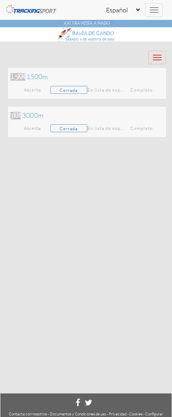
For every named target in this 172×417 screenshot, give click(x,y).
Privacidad (117, 414)
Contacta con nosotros (28, 414)
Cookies (135, 414)
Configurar (154, 414)
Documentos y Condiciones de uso (78, 414)
